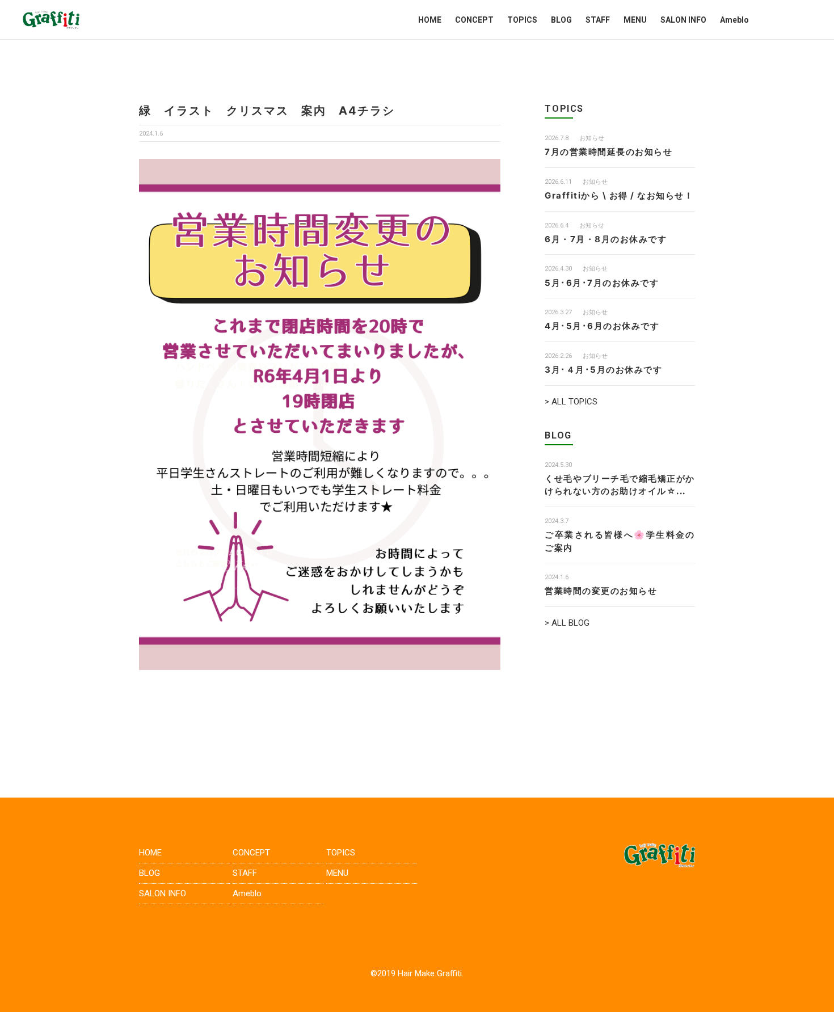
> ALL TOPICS (571, 402)
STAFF (598, 19)
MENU (635, 19)
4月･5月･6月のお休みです (602, 326)
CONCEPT (474, 19)
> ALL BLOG (567, 623)
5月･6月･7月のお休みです (602, 282)
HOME (429, 19)
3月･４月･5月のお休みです (603, 369)
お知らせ (591, 138)
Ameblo (734, 19)
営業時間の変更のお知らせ (601, 590)
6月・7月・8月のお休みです (606, 239)
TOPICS (522, 19)
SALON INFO (683, 19)
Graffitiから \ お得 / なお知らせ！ (619, 195)
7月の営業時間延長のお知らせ (608, 151)
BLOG (561, 19)
